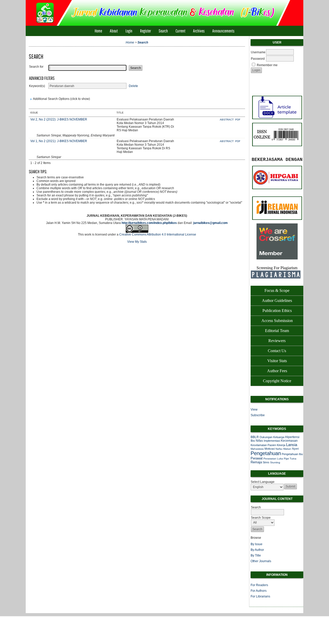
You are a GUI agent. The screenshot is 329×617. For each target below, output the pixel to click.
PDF (237, 119)
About (114, 30)
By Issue (256, 544)
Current (180, 30)
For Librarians (260, 596)
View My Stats (137, 242)
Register (145, 30)
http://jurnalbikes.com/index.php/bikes (149, 223)
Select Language (263, 482)
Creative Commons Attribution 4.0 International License (157, 234)
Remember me (267, 65)
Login (128, 30)
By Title (256, 555)
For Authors (259, 591)
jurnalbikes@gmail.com (210, 223)
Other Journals (261, 561)
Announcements (223, 30)
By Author (257, 550)
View (254, 409)
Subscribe (258, 415)
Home (98, 30)
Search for (36, 66)
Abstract (227, 119)
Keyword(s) (37, 86)
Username (258, 52)
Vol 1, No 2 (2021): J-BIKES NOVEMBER (58, 141)
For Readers (259, 585)
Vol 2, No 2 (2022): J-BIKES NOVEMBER (58, 119)
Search (163, 30)
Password (258, 58)
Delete (133, 86)
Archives (199, 30)
